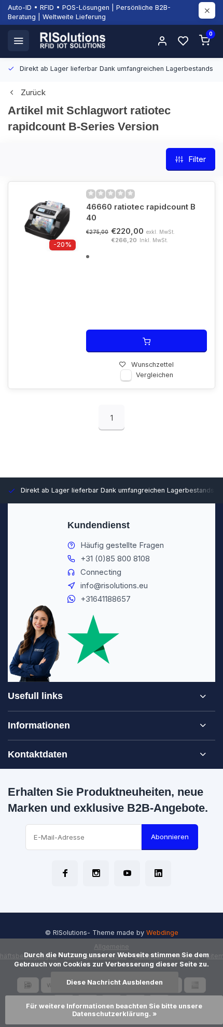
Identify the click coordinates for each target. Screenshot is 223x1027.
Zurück (33, 92)
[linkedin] (158, 873)
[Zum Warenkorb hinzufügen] (146, 341)
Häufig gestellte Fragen (122, 545)
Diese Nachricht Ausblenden (114, 982)
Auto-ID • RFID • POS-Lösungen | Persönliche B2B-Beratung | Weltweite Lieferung (89, 12)
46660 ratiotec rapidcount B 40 (141, 212)
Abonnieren (170, 836)
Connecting (100, 572)
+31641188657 (105, 599)
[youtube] (127, 873)
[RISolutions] (73, 40)
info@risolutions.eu (114, 585)
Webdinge (162, 932)
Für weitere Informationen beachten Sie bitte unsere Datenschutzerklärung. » (115, 1010)
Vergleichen (154, 375)
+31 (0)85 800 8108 (115, 558)
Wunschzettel (152, 364)
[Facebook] (65, 873)
